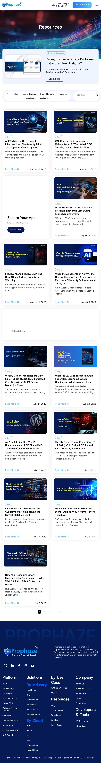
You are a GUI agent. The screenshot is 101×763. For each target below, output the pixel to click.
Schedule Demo (18, 331)
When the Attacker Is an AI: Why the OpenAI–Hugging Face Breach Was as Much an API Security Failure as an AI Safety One (75, 278)
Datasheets (30, 98)
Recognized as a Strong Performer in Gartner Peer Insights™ (70, 61)
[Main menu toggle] (96, 5)
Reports (63, 93)
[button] (61, 5)
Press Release (47, 93)
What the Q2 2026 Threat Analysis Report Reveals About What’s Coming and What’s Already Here (74, 379)
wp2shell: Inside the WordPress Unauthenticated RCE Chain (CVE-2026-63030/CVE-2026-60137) (24, 445)
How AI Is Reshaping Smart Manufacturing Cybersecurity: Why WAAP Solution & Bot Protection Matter (24, 579)
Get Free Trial (15, 230)
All (8, 93)
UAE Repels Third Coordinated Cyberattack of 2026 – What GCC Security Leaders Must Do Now (73, 144)
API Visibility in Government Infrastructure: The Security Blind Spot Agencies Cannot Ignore (23, 144)
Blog (16, 93)
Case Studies (29, 93)
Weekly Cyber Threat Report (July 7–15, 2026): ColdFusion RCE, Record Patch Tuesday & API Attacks (75, 445)
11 (61, 612)
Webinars (45, 98)
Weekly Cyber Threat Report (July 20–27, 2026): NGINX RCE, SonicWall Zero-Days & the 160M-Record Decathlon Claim (25, 380)
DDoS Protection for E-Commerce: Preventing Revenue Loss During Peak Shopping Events (74, 210)
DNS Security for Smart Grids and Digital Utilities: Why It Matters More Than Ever (75, 512)
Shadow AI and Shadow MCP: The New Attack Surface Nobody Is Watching (23, 277)
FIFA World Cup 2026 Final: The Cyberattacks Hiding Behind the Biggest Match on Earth (22, 512)
